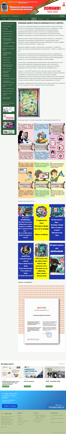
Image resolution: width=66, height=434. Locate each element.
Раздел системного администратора (7, 98)
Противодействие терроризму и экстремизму (8, 82)
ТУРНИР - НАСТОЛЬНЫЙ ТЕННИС (53, 381)
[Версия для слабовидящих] (55, 16)
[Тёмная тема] (58, 16)
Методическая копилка (8, 33)
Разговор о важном (7, 62)
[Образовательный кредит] (8, 109)
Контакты (47, 18)
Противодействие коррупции (9, 78)
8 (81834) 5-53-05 (6, 16)
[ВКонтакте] (2, 427)
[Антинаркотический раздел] (8, 116)
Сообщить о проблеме (10, 406)
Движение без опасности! (8, 91)
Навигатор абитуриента (29, 381)
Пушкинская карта (7, 57)
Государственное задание (8, 46)
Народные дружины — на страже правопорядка (8, 39)
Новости (34, 18)
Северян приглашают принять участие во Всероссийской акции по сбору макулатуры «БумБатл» (10, 383)
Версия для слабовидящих (58, 422)
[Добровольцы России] (8, 125)
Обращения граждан (7, 68)
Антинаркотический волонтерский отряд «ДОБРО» (7, 53)
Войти (63, 16)
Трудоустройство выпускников (6, 72)
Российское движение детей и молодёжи (9, 43)
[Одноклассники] (5, 427)
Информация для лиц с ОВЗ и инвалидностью (8, 65)
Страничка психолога (7, 36)
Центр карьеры (25, 18)
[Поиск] (53, 16)
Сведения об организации (13, 18)
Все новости (61, 363)
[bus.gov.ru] (8, 131)
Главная (4, 18)
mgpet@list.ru (16, 16)
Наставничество (6, 59)
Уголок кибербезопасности (8, 88)
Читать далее (5, 386)
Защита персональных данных (7, 85)
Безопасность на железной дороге (8, 49)
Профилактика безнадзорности (6, 75)
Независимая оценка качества (7, 94)
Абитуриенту (40, 18)
